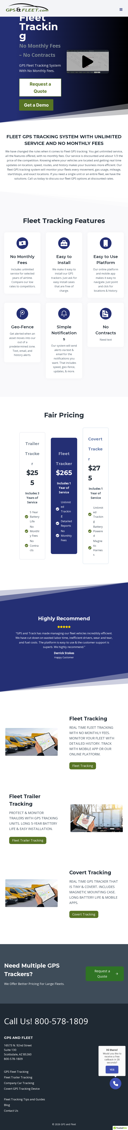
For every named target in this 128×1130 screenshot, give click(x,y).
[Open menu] (121, 8)
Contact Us (11, 1111)
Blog (7, 1105)
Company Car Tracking (19, 1083)
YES (112, 1069)
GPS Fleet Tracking (16, 1072)
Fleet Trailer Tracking (18, 1077)
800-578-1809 (61, 1021)
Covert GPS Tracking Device (22, 1089)
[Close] (125, 1045)
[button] (88, 61)
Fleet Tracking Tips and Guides (24, 1099)
